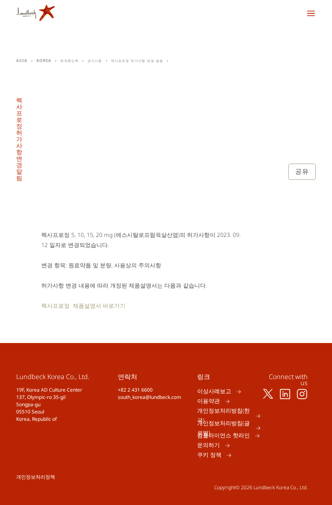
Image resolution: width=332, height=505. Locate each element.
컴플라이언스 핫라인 (223, 435)
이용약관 (208, 401)
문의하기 (208, 445)
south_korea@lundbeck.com (149, 397)
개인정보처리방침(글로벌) (223, 427)
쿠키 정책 (209, 455)
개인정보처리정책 (35, 476)
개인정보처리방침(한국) (223, 415)
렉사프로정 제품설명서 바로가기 (83, 305)
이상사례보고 (214, 391)
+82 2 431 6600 (135, 389)
